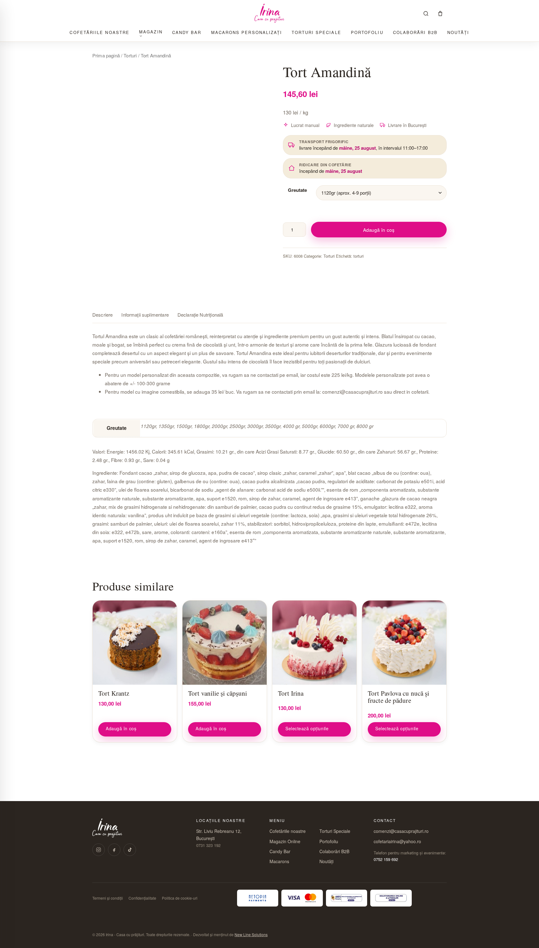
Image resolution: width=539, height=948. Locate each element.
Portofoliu (367, 32)
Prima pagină (106, 55)
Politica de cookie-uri (179, 898)
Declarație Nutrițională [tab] (200, 314)
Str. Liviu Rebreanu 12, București (218, 834)
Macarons (279, 861)
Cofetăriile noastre (99, 32)
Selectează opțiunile (306, 728)
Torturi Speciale (316, 32)
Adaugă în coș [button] (121, 728)
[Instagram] (98, 849)
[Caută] (425, 13)
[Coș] (440, 13)
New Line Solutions (251, 934)
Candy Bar (187, 32)
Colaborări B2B (415, 32)
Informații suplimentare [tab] (144, 314)
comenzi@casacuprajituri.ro (352, 391)
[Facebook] (114, 849)
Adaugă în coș (379, 229)
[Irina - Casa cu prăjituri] (269, 13)
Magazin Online (285, 841)
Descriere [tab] (102, 314)
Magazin (151, 32)
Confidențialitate (142, 898)
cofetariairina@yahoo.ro (397, 841)
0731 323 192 (208, 845)
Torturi (130, 55)
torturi (358, 256)
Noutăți (458, 32)
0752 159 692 (386, 859)
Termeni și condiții (107, 898)
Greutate (297, 190)
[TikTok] (130, 849)
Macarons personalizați (246, 32)
